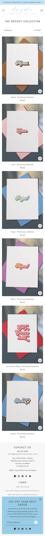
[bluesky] (30, 528)
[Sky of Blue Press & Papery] (22, 10)
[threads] (26, 528)
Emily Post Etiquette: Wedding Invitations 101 (22, 491)
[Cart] (41, 10)
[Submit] (36, 522)
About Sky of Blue (22, 487)
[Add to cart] (40, 91)
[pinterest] (22, 528)
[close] (40, 499)
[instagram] (19, 528)
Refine (37, 30)
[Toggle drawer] (3, 10)
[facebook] (15, 528)
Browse (8, 30)
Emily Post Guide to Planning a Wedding (22, 494)
